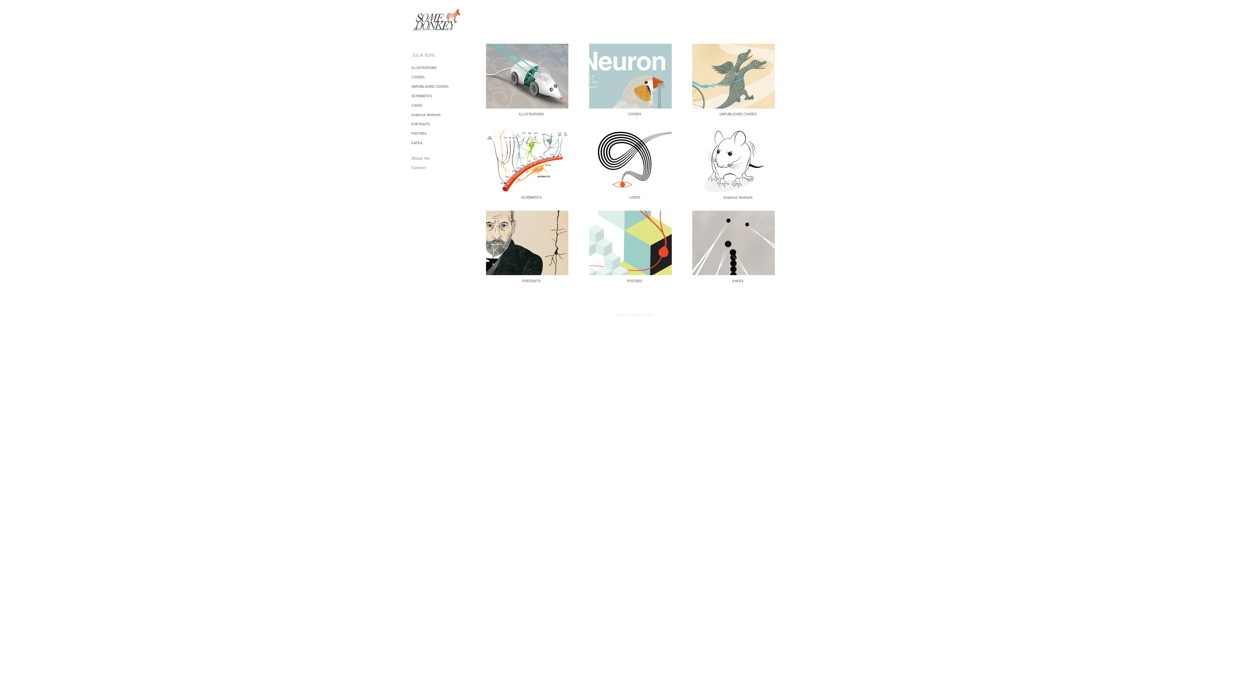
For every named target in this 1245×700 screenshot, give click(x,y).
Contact (418, 167)
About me (420, 158)
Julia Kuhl (423, 55)
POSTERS (419, 133)
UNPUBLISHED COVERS (430, 86)
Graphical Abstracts (426, 114)
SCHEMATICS (421, 96)
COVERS (418, 77)
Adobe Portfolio (643, 315)
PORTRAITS (420, 124)
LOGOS (416, 105)
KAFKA (416, 143)
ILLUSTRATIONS (424, 67)
